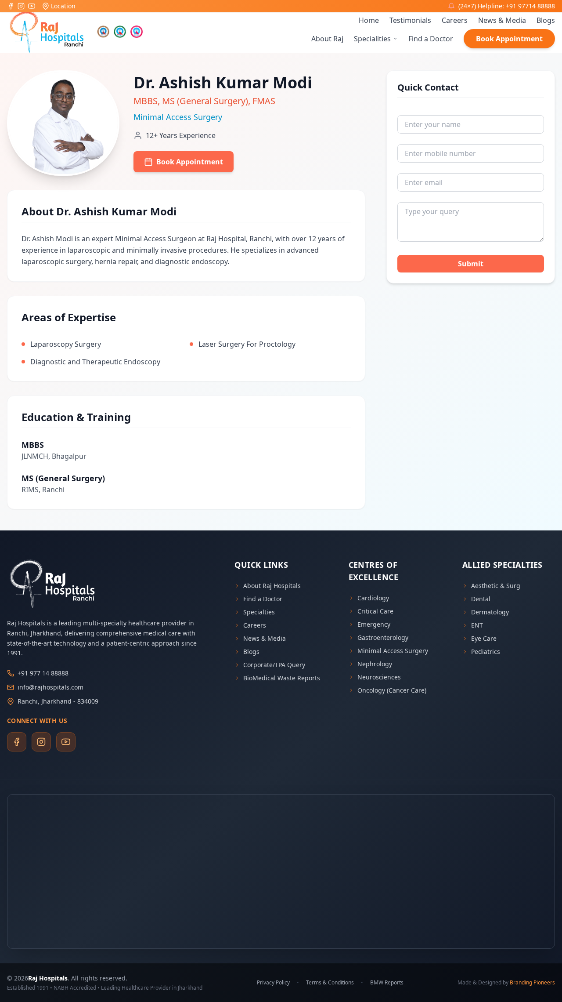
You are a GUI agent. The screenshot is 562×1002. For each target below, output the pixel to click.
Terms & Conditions (330, 982)
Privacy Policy (273, 982)
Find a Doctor (430, 39)
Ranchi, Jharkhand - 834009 (58, 701)
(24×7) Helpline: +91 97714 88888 (506, 6)
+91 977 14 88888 (43, 673)
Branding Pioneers (532, 982)
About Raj (327, 39)
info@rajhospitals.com (50, 687)
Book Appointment (509, 39)
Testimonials (410, 20)
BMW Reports (386, 982)
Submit (470, 264)
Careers (455, 20)
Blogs (546, 20)
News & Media (502, 20)
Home (369, 20)
